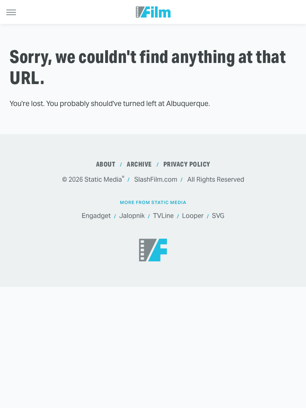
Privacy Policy (186, 164)
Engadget (96, 216)
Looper (193, 216)
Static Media (103, 179)
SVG (218, 216)
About (106, 164)
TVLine (163, 216)
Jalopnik (132, 216)
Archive (139, 164)
